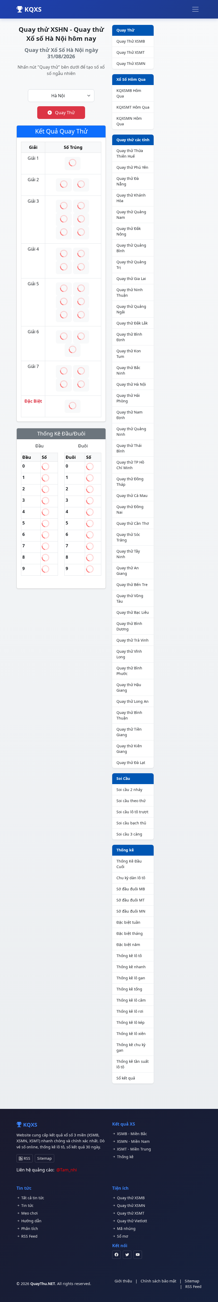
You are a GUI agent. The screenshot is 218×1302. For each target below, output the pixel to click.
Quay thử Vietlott (131, 1220)
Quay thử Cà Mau (132, 495)
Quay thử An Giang (127, 570)
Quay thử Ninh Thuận (129, 292)
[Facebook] (116, 1255)
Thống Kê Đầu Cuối (129, 864)
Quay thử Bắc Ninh (128, 370)
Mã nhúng (126, 1228)
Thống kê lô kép (130, 1022)
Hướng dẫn (30, 1220)
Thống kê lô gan (130, 977)
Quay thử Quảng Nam (131, 214)
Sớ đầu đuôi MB (130, 888)
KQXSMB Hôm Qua (128, 93)
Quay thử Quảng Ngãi (131, 309)
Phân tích (29, 1228)
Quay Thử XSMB (130, 41)
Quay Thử (64, 112)
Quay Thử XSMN (130, 63)
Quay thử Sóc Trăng (128, 537)
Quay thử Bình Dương (129, 626)
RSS (26, 1158)
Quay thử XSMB (130, 1197)
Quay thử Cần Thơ (132, 523)
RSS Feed (28, 1236)
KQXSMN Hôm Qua (129, 121)
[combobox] (61, 95)
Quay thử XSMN (130, 1205)
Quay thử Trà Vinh (132, 640)
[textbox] (58, 96)
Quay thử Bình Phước (129, 670)
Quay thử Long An (132, 701)
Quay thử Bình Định (129, 337)
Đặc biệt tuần (128, 922)
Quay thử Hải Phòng (128, 398)
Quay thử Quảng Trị (131, 264)
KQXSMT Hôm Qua (132, 107)
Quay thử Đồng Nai (130, 509)
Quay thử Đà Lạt (130, 762)
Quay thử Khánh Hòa (131, 198)
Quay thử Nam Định (129, 415)
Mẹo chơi (29, 1213)
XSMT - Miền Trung (133, 1149)
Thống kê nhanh (131, 966)
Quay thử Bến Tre (132, 584)
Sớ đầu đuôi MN (130, 911)
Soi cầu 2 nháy (129, 789)
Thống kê (125, 849)
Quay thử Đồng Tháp (130, 481)
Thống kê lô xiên (131, 1033)
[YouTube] (137, 1255)
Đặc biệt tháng (129, 933)
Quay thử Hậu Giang (128, 687)
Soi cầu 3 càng (129, 834)
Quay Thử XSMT (130, 52)
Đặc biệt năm (128, 944)
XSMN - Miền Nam (133, 1141)
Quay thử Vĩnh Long (129, 654)
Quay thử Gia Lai (131, 278)
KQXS (32, 9)
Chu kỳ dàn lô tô (130, 877)
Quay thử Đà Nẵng (127, 181)
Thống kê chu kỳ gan (130, 1047)
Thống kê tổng (129, 989)
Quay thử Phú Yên (132, 167)
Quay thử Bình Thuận (129, 715)
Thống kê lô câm (131, 1000)
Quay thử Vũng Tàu (129, 598)
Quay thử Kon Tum (128, 353)
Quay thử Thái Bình (129, 448)
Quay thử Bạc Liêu (132, 612)
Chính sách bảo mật (158, 1280)
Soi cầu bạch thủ (131, 822)
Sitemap (44, 1158)
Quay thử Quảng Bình (131, 248)
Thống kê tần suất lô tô (132, 1064)
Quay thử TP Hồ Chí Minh (130, 465)
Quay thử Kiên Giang (129, 748)
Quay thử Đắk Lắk (132, 323)
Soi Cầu (123, 778)
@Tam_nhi (66, 1170)
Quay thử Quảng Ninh (131, 431)
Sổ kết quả (125, 1078)
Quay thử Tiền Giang (129, 732)
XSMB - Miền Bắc (131, 1133)
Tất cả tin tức (32, 1197)
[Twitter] (127, 1255)
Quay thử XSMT (130, 1213)
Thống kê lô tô (129, 955)
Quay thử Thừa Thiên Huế (129, 153)
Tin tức (26, 1205)
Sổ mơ (122, 1236)
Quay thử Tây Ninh (128, 554)
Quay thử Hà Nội (131, 384)
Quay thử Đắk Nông (128, 231)
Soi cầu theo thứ (130, 800)
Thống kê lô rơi (129, 1011)
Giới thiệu (123, 1280)
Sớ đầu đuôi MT (130, 900)
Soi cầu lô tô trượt (132, 811)
